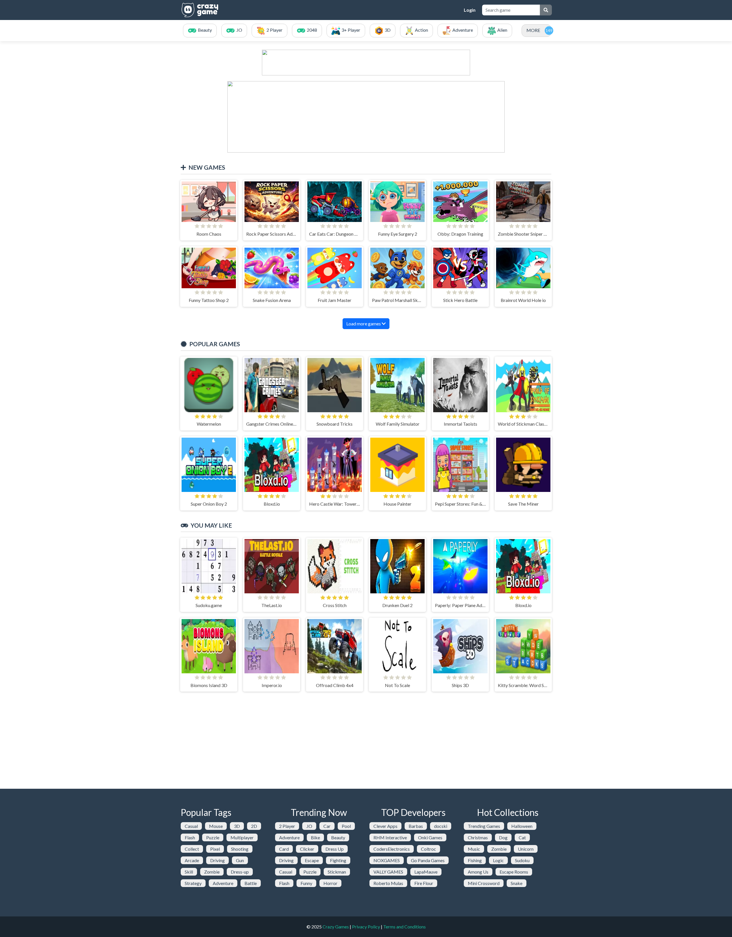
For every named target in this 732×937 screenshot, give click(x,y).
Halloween (521, 826)
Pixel (215, 849)
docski (440, 826)
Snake (516, 883)
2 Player (287, 826)
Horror (330, 883)
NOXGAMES (386, 860)
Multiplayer (242, 837)
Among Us (478, 871)
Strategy (193, 883)
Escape (312, 860)
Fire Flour (423, 883)
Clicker (307, 849)
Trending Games (484, 826)
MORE (533, 30)
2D (254, 826)
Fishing (475, 860)
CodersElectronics (391, 849)
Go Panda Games (428, 860)
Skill (189, 871)
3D (237, 826)
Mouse (216, 826)
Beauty (338, 837)
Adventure (223, 883)
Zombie (212, 871)
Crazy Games (336, 926)
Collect (192, 849)
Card (284, 849)
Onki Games (430, 837)
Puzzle (212, 837)
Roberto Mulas (388, 883)
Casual (191, 826)
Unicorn (526, 849)
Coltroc (428, 849)
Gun (240, 860)
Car (327, 826)
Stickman (337, 871)
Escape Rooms (514, 871)
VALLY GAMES (388, 871)
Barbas (416, 826)
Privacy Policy (366, 926)
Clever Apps (385, 826)
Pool (346, 826)
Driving (217, 860)
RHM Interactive (390, 837)
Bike (315, 837)
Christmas (478, 837)
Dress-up (240, 871)
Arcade (192, 860)
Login (470, 10)
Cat (522, 837)
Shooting (239, 849)
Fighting (338, 860)
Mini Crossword (484, 883)
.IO (309, 826)
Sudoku (522, 860)
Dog (503, 837)
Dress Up (334, 849)
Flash (190, 837)
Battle (250, 883)
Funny (306, 883)
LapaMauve (425, 871)
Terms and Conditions (404, 926)
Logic (498, 860)
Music (474, 849)
